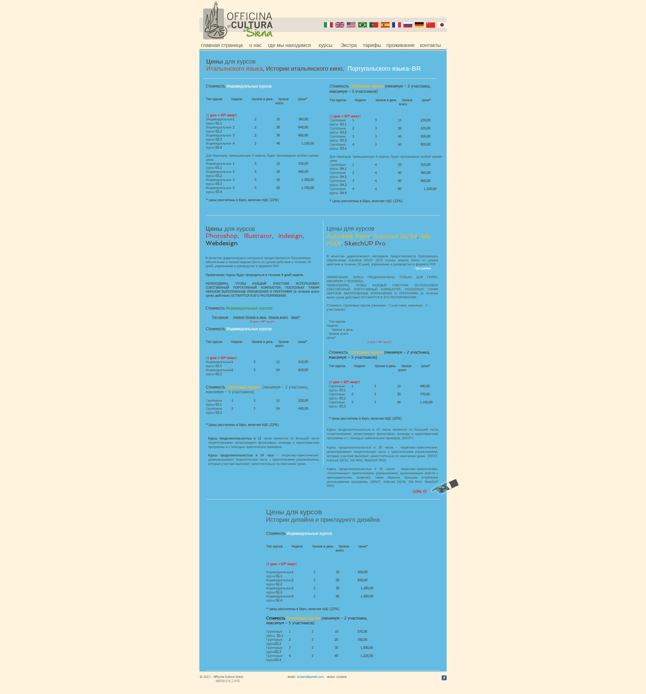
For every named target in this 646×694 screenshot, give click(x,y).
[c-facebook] (444, 677)
